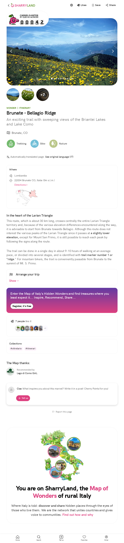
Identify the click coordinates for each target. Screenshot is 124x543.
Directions (20, 184)
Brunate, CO (19, 133)
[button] (12, 94)
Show (13, 280)
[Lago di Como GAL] (10, 371)
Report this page (64, 411)
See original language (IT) (59, 156)
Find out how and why (77, 514)
